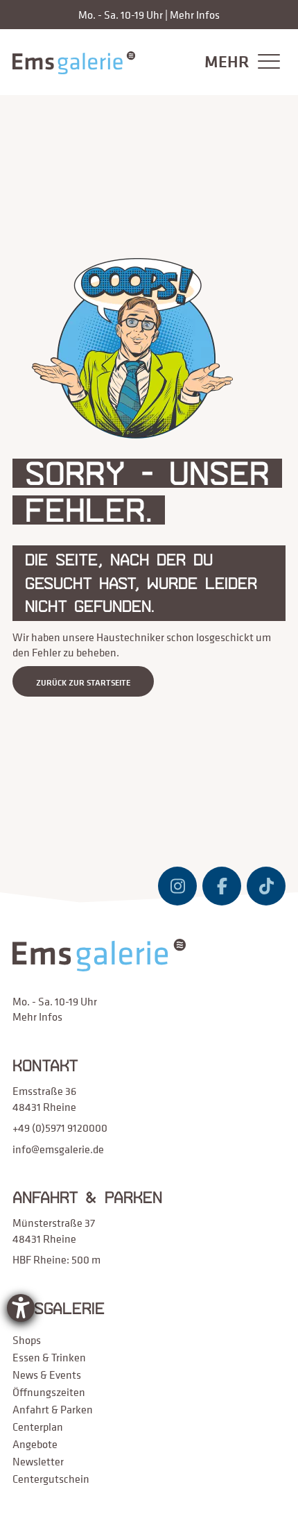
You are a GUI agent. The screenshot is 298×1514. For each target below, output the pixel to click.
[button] (239, 62)
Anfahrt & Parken (52, 1409)
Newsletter (38, 1461)
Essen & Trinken (49, 1357)
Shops (26, 1339)
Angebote (35, 1444)
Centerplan (37, 1426)
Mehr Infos (195, 14)
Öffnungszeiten (48, 1392)
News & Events (46, 1374)
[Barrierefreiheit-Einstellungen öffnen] (21, 1308)
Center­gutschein (50, 1478)
